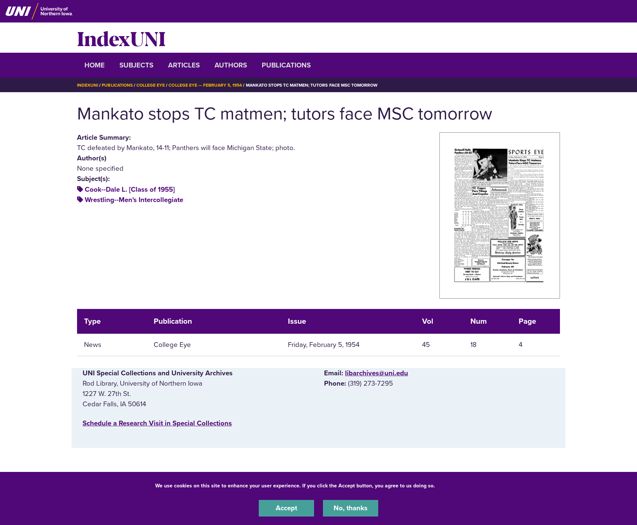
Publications (286, 65)
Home (94, 65)
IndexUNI (121, 37)
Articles (184, 65)
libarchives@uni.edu (376, 373)
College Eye (150, 85)
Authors (231, 65)
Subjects (136, 65)
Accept (286, 508)
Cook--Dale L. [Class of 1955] (130, 189)
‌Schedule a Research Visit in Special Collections (157, 423)
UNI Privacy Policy (459, 486)
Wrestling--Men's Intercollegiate (134, 200)
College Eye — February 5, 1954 (205, 85)
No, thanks (351, 508)
